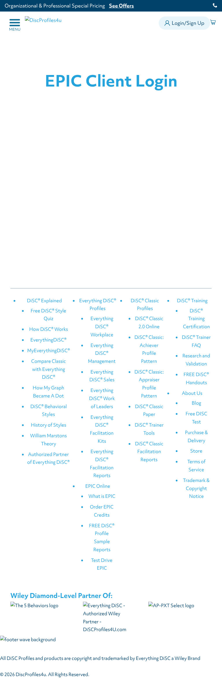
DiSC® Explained (44, 300)
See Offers (121, 5)
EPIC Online (97, 486)
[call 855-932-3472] (213, 6)
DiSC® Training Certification (196, 318)
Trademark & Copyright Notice (196, 488)
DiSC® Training (192, 300)
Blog (196, 403)
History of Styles (48, 425)
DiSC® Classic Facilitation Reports (149, 451)
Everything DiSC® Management (102, 353)
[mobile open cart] (213, 23)
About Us (192, 393)
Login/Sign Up (188, 23)
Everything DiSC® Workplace (101, 326)
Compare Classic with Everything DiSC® (48, 369)
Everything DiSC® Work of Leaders (102, 398)
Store (196, 451)
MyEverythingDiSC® (48, 350)
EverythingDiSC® (48, 340)
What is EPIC (101, 496)
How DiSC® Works (48, 329)
